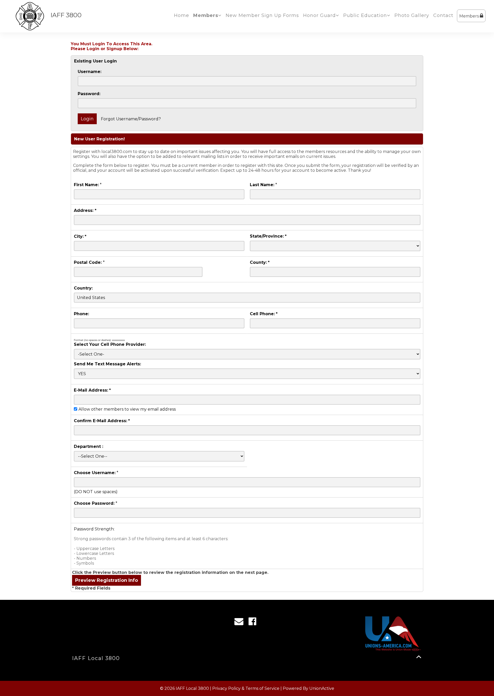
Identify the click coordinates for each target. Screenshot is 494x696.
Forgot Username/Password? (131, 118)
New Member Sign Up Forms (262, 15)
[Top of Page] (419, 657)
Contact (443, 15)
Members (469, 16)
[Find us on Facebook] (254, 623)
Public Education (365, 15)
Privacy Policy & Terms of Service (245, 688)
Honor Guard (319, 15)
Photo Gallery (411, 15)
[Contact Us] (240, 623)
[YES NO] (247, 373)
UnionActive (321, 688)
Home (181, 15)
